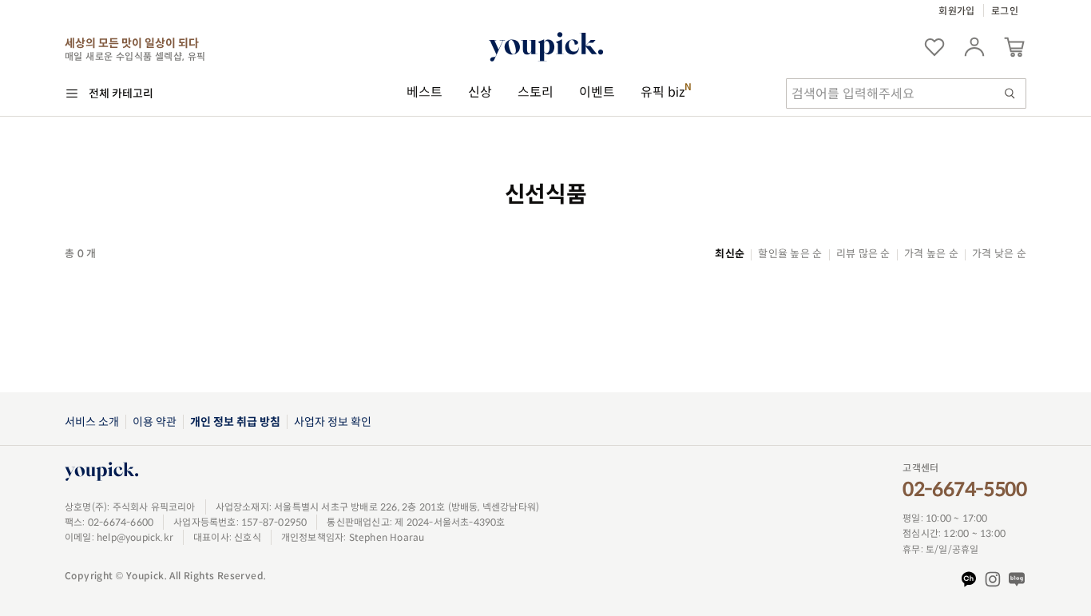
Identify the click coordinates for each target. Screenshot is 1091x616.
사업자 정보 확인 (332, 422)
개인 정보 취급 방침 (235, 422)
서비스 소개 (92, 422)
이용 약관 (155, 422)
